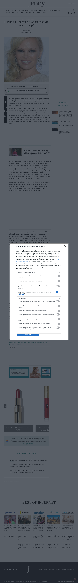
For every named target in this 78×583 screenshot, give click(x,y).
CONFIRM (28, 334)
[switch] (58, 276)
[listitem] (39, 272)
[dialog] (39, 291)
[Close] (65, 246)
